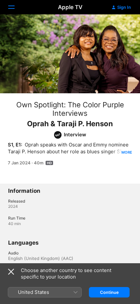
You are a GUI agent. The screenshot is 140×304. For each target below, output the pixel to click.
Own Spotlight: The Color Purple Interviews (70, 108)
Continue (109, 292)
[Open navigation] (15, 7)
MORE (126, 152)
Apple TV (70, 7)
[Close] (11, 272)
